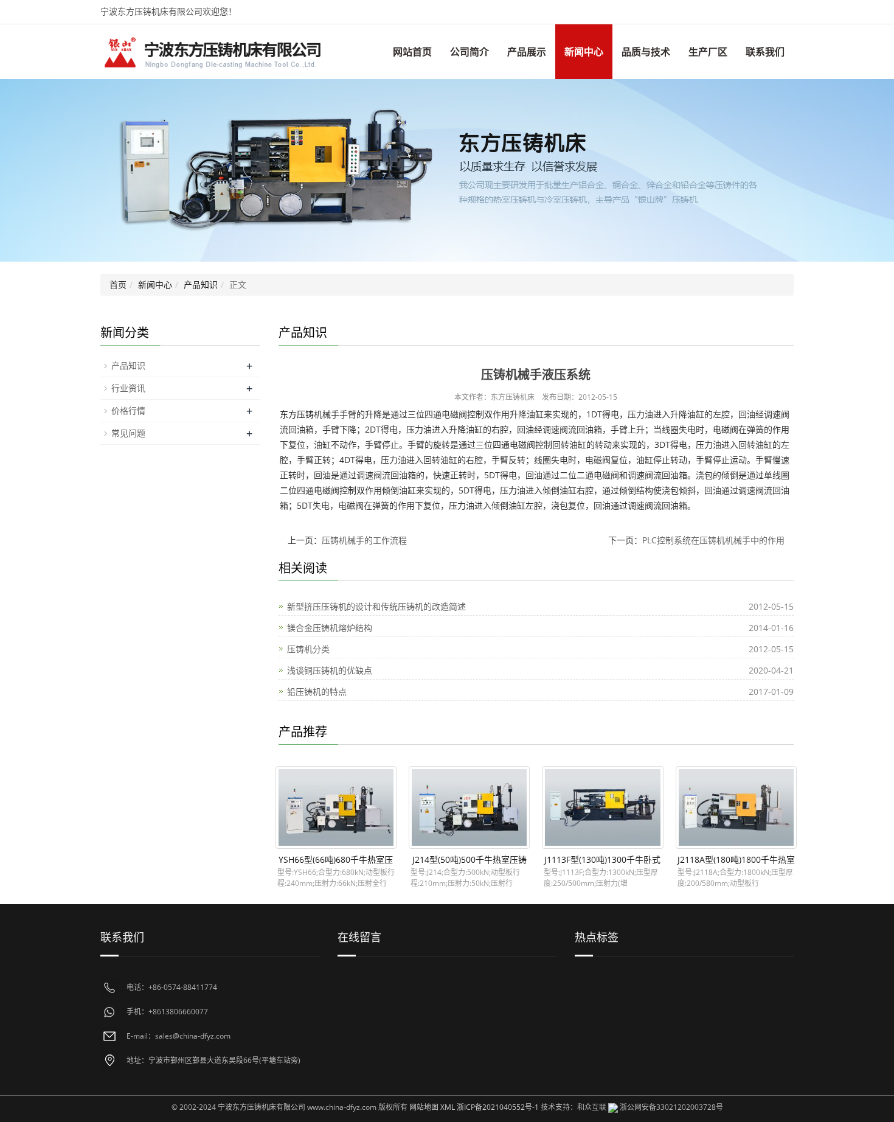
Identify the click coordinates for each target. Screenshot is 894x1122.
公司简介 (469, 51)
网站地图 (423, 1107)
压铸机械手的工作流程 (364, 540)
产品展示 (526, 51)
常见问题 (128, 433)
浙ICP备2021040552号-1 (498, 1107)
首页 (117, 284)
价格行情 (128, 410)
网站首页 (412, 51)
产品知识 (201, 284)
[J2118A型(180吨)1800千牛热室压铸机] (736, 807)
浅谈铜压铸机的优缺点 (329, 670)
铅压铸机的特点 (317, 691)
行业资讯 (128, 388)
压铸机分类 (308, 649)
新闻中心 (583, 51)
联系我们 (765, 51)
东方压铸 (297, 414)
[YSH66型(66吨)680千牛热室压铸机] (336, 807)
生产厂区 (707, 51)
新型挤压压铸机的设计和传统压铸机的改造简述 (376, 606)
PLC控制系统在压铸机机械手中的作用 (713, 540)
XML (447, 1107)
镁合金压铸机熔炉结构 (329, 627)
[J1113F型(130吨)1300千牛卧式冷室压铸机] (602, 807)
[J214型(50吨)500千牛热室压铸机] (469, 807)
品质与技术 (646, 51)
